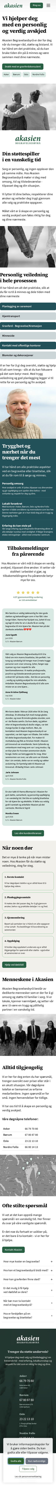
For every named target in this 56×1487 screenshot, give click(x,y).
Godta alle (16, 1461)
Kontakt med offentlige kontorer (21, 345)
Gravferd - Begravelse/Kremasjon (22, 326)
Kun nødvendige (36, 1461)
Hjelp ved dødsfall (14, 964)
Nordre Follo (38, 74)
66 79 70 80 (31, 1129)
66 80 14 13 (31, 1147)
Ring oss (37, 5)
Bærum (17, 74)
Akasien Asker (15, 698)
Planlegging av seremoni (17, 306)
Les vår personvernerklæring (28, 1476)
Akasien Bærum (16, 641)
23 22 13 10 (31, 1141)
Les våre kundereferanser (28, 833)
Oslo (27, 74)
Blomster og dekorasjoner (17, 355)
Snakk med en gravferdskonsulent (23, 66)
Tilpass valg (28, 1469)
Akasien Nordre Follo (18, 779)
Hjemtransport (11, 316)
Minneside (8, 335)
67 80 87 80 (31, 1135)
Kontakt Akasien (13, 1249)
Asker (7, 74)
